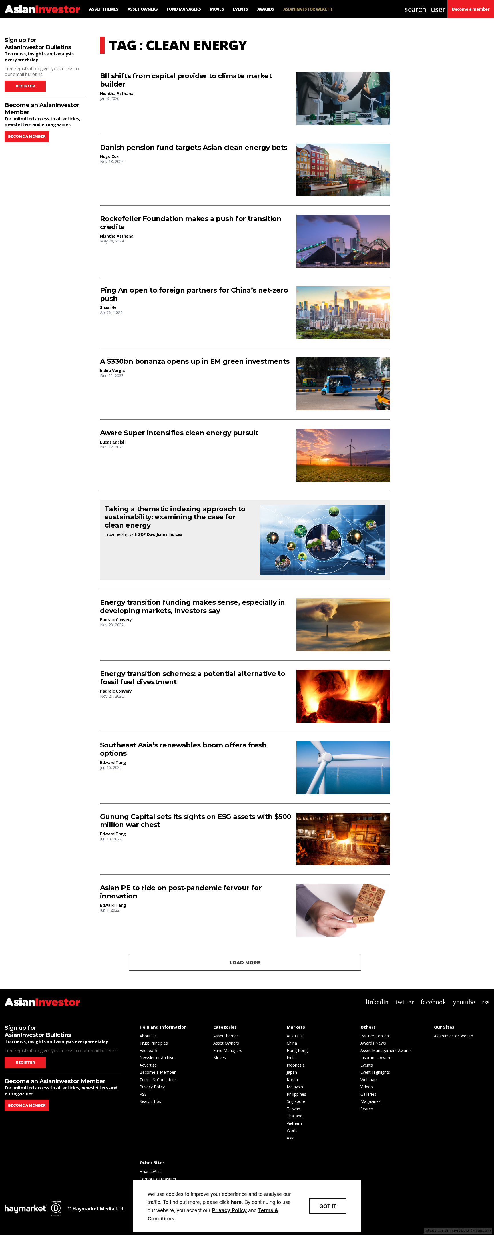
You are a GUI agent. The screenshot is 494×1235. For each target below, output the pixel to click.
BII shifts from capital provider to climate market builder (186, 80)
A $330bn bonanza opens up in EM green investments (195, 361)
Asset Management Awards (386, 1050)
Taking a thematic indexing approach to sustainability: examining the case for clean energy (175, 517)
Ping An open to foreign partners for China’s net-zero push (194, 294)
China (292, 1043)
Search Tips (150, 1101)
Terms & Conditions (158, 1079)
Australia (295, 1036)
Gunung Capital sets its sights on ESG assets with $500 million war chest (195, 821)
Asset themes (226, 1036)
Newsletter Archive (157, 1057)
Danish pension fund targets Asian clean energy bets (193, 148)
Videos (366, 1086)
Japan (292, 1072)
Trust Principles (154, 1043)
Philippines (296, 1094)
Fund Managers (227, 1050)
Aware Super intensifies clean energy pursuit (179, 433)
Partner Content (375, 1036)
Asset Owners (226, 1043)
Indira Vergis (112, 370)
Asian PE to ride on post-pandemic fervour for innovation (181, 892)
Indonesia (296, 1065)
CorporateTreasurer (158, 1179)
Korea (292, 1079)
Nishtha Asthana (117, 93)
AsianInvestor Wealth (453, 1036)
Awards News (373, 1043)
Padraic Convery (116, 619)
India (291, 1057)
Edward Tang (113, 762)
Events (366, 1065)
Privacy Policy (152, 1086)
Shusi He (108, 307)
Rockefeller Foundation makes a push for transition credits (190, 223)
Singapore (296, 1101)
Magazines (370, 1101)
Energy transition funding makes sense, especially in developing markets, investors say (192, 606)
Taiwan (293, 1108)
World (292, 1130)
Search (366, 1108)
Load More (245, 962)
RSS (143, 1094)
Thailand (294, 1116)
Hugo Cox (109, 156)
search (415, 9)
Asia (290, 1138)
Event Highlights (375, 1072)
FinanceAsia (151, 1171)
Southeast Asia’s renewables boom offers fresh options (183, 749)
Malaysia (295, 1086)
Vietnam (294, 1123)
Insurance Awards (376, 1057)
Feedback (148, 1050)
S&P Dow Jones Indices (160, 534)
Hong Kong (297, 1050)
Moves (219, 1057)
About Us (148, 1036)
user (438, 9)
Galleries (368, 1094)
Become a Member (158, 1072)
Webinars (369, 1079)
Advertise (148, 1065)
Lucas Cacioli (112, 442)
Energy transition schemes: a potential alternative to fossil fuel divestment (192, 678)
